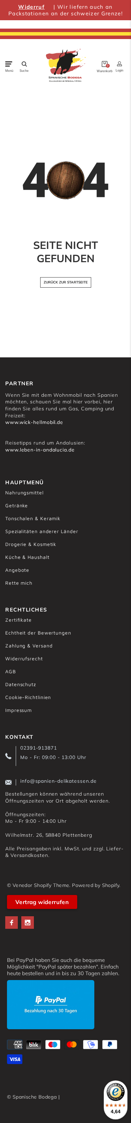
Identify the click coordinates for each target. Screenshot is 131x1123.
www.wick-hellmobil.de (34, 422)
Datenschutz (20, 684)
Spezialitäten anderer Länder (41, 531)
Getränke (16, 505)
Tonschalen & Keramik (32, 518)
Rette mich (18, 583)
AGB (10, 671)
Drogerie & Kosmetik (30, 544)
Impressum (18, 710)
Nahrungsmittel (24, 492)
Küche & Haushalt (27, 557)
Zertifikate (18, 620)
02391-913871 (38, 748)
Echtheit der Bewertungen (38, 633)
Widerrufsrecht (24, 658)
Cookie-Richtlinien (28, 697)
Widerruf (31, 6)
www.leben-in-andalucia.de (40, 450)
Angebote (17, 570)
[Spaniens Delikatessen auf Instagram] (27, 922)
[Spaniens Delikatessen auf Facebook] (11, 922)
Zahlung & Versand (28, 645)
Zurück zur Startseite (66, 282)
